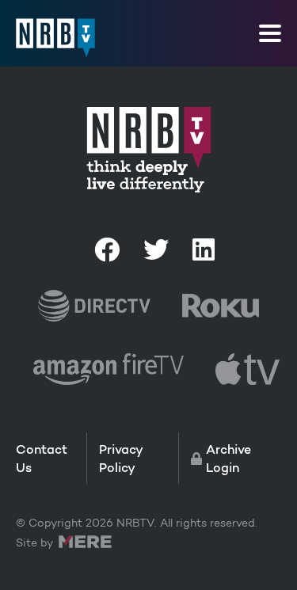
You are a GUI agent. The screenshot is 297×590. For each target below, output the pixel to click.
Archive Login (228, 457)
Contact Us (41, 457)
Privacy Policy (121, 457)
